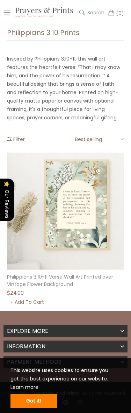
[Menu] (6, 12)
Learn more (24, 387)
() (120, 13)
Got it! (33, 400)
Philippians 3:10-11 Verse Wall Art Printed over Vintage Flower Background (60, 280)
